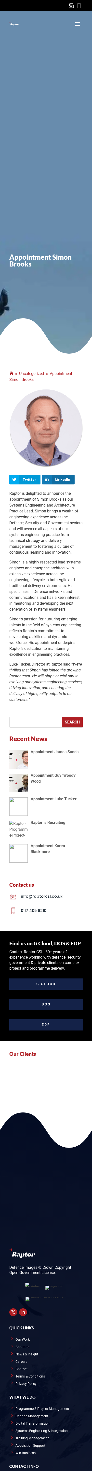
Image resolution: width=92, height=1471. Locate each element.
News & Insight (26, 1354)
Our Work (22, 1339)
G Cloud (46, 984)
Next (86, 1079)
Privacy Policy (26, 1384)
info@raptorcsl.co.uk (42, 896)
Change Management (31, 1416)
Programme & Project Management (42, 1409)
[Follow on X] (13, 1312)
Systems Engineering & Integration (41, 1431)
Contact (21, 1369)
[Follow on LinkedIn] (23, 1312)
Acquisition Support (30, 1445)
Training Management (32, 1438)
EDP (46, 1025)
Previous (5, 1079)
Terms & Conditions (30, 1376)
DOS (46, 1004)
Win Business (25, 1453)
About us (22, 1347)
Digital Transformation (32, 1423)
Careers (21, 1362)
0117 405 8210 (33, 910)
